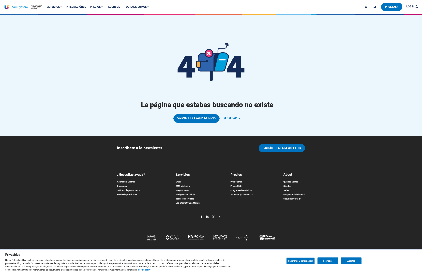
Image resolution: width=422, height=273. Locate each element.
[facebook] (201, 216)
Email (178, 182)
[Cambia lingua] (375, 7)
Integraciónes (76, 6)
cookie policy (144, 269)
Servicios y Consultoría (241, 194)
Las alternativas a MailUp (188, 203)
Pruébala (391, 6)
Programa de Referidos (241, 190)
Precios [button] (95, 6)
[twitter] (213, 216)
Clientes (287, 186)
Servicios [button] (53, 6)
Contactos (122, 186)
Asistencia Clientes (126, 182)
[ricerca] (366, 7)
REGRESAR (230, 118)
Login (410, 6)
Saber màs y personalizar (300, 261)
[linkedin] (207, 216)
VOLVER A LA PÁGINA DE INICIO (196, 118)
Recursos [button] (114, 6)
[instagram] (219, 216)
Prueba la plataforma (127, 194)
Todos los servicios (185, 199)
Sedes (286, 190)
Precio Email (236, 182)
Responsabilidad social (294, 194)
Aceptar (351, 261)
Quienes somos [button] (136, 6)
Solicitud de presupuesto (128, 190)
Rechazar (327, 261)
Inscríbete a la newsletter (282, 148)
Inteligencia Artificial (185, 194)
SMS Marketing (183, 186)
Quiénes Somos (290, 182)
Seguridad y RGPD (292, 199)
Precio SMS (235, 186)
